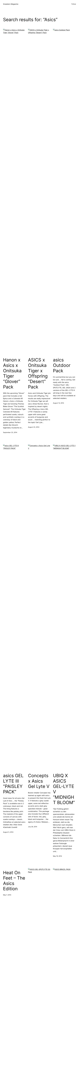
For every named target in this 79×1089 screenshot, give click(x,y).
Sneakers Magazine (10, 4)
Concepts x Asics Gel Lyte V (38, 781)
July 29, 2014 (32, 827)
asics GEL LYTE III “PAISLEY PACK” (13, 783)
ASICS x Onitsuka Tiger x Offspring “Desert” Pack (38, 373)
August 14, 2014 (58, 403)
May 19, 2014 (57, 856)
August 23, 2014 (33, 427)
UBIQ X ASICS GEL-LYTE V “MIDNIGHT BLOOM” (64, 789)
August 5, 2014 (8, 832)
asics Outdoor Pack (61, 365)
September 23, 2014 (10, 432)
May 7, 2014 (7, 895)
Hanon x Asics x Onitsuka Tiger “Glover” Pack (12, 373)
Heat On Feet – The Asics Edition (14, 880)
